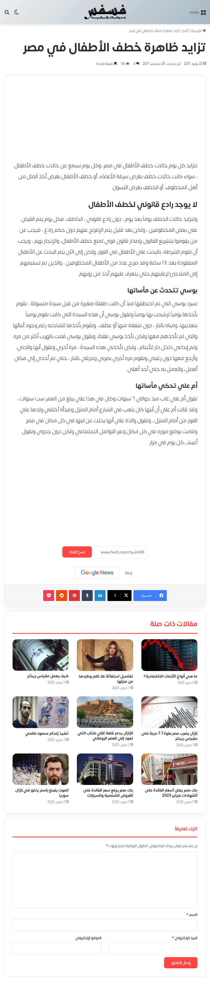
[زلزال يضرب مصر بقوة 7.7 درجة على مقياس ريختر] (169, 712)
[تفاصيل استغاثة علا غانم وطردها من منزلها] (105, 655)
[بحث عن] (7, 14)
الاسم (191, 915)
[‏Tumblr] (87, 595)
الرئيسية (197, 31)
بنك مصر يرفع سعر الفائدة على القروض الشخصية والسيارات (108, 793)
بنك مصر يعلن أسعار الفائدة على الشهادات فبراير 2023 (171, 793)
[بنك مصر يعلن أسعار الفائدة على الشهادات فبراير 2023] (169, 769)
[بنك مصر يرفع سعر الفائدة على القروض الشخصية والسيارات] (105, 769)
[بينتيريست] (74, 595)
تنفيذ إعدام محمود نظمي (47, 733)
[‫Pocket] (48, 595)
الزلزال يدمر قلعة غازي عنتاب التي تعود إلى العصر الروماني (105, 736)
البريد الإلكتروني (184, 938)
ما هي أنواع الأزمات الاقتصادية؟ (170, 676)
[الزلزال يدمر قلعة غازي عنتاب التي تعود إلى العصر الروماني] (105, 712)
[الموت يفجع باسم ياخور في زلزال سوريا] (41, 769)
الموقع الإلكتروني (88, 938)
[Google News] (97, 573)
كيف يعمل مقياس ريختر (48, 676)
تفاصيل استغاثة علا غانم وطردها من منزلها (106, 679)
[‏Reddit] (61, 595)
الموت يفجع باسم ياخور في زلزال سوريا (42, 793)
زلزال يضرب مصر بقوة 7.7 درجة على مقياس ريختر (169, 736)
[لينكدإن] (100, 595)
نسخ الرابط (77, 552)
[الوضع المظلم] (16, 14)
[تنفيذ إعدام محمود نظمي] (41, 712)
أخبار (185, 31)
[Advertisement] (105, 113)
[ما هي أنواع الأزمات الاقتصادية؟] (169, 655)
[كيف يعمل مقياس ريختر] (41, 655)
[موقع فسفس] (105, 12)
